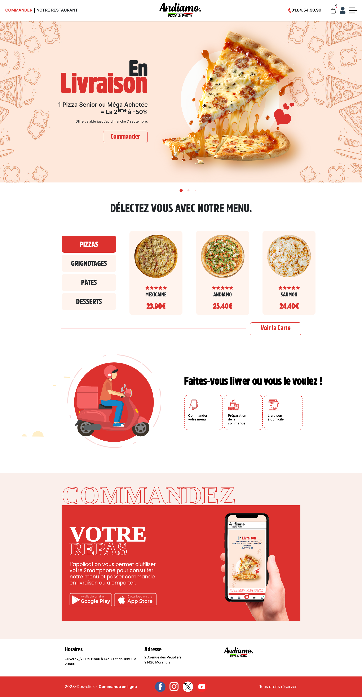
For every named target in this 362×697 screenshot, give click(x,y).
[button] (357, 348)
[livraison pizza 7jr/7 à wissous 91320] (180, 10)
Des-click (86, 686)
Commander (18, 10)
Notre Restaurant (57, 10)
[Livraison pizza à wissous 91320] (238, 652)
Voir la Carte (276, 327)
